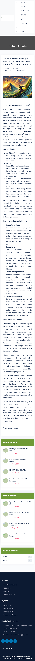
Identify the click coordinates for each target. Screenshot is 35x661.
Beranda (24, 3)
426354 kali (16, 68)
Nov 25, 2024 (9, 70)
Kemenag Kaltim (8, 612)
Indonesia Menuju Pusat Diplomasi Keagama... (19, 535)
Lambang (6, 591)
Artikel (7, 68)
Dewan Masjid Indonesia (11, 615)
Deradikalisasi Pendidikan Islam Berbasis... (19, 480)
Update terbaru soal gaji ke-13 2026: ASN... (20, 503)
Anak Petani (28, 658)
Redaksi (7, 73)
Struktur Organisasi (9, 594)
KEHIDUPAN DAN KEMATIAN (17, 470)
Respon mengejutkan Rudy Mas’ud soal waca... (19, 524)
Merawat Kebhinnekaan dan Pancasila (17, 460)
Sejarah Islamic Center (10, 585)
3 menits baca (21, 70)
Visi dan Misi (7, 588)
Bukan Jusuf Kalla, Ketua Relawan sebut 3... (19, 514)
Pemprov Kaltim (8, 608)
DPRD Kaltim (7, 605)
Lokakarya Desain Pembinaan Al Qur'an (19, 450)
